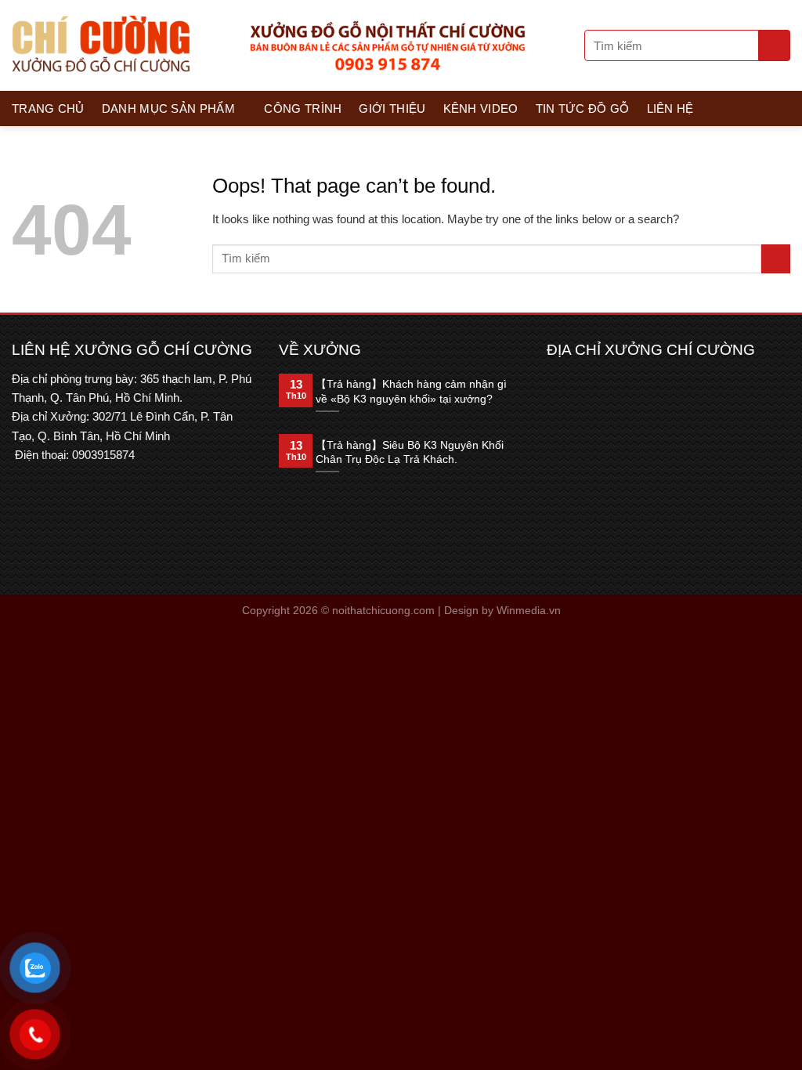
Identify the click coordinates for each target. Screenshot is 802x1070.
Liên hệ (670, 108)
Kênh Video (480, 108)
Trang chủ (48, 108)
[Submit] (774, 45)
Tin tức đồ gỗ (583, 108)
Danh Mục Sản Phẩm (168, 108)
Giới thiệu (392, 108)
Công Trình (302, 108)
